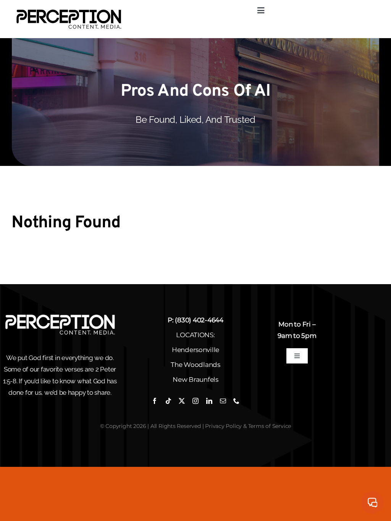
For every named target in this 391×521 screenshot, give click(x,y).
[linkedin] (209, 401)
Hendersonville (195, 350)
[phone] (236, 401)
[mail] (223, 401)
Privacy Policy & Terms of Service (248, 426)
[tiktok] (168, 401)
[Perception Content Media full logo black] (68, 10)
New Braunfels (195, 379)
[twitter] (182, 401)
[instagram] (195, 401)
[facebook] (155, 401)
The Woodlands (195, 364)
